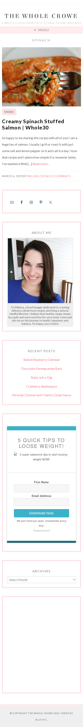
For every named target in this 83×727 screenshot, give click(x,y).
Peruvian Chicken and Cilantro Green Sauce (41, 395)
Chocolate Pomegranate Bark (41, 368)
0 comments (61, 176)
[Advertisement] (41, 646)
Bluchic (41, 719)
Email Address (41, 496)
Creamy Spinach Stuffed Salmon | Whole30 (33, 124)
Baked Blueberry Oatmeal (41, 359)
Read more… (41, 164)
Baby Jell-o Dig (41, 377)
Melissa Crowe (38, 176)
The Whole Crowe (41, 16)
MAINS (9, 111)
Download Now (41, 513)
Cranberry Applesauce (41, 386)
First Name (41, 482)
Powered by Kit (41, 530)
